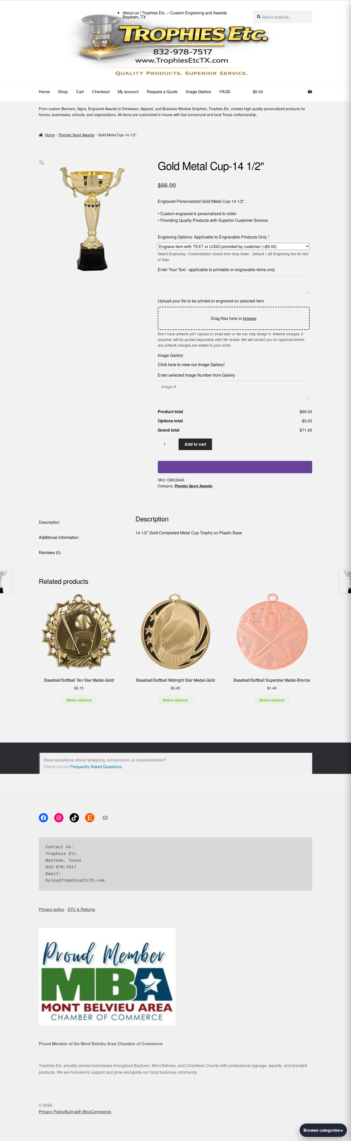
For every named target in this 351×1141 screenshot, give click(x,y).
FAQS (224, 91)
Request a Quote (162, 91)
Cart (80, 91)
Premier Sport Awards (76, 134)
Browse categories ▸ (323, 1130)
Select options (79, 699)
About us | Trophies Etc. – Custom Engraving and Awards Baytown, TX (175, 15)
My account (128, 91)
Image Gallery (198, 91)
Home (44, 91)
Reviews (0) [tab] (50, 552)
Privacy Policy (52, 1112)
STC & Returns (81, 909)
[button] (41, 162)
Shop (63, 91)
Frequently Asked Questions (96, 766)
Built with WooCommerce (88, 1112)
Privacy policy (51, 909)
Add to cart (195, 444)
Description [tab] (49, 522)
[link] (175, 51)
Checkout (100, 91)
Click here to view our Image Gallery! (191, 364)
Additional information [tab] (59, 537)
